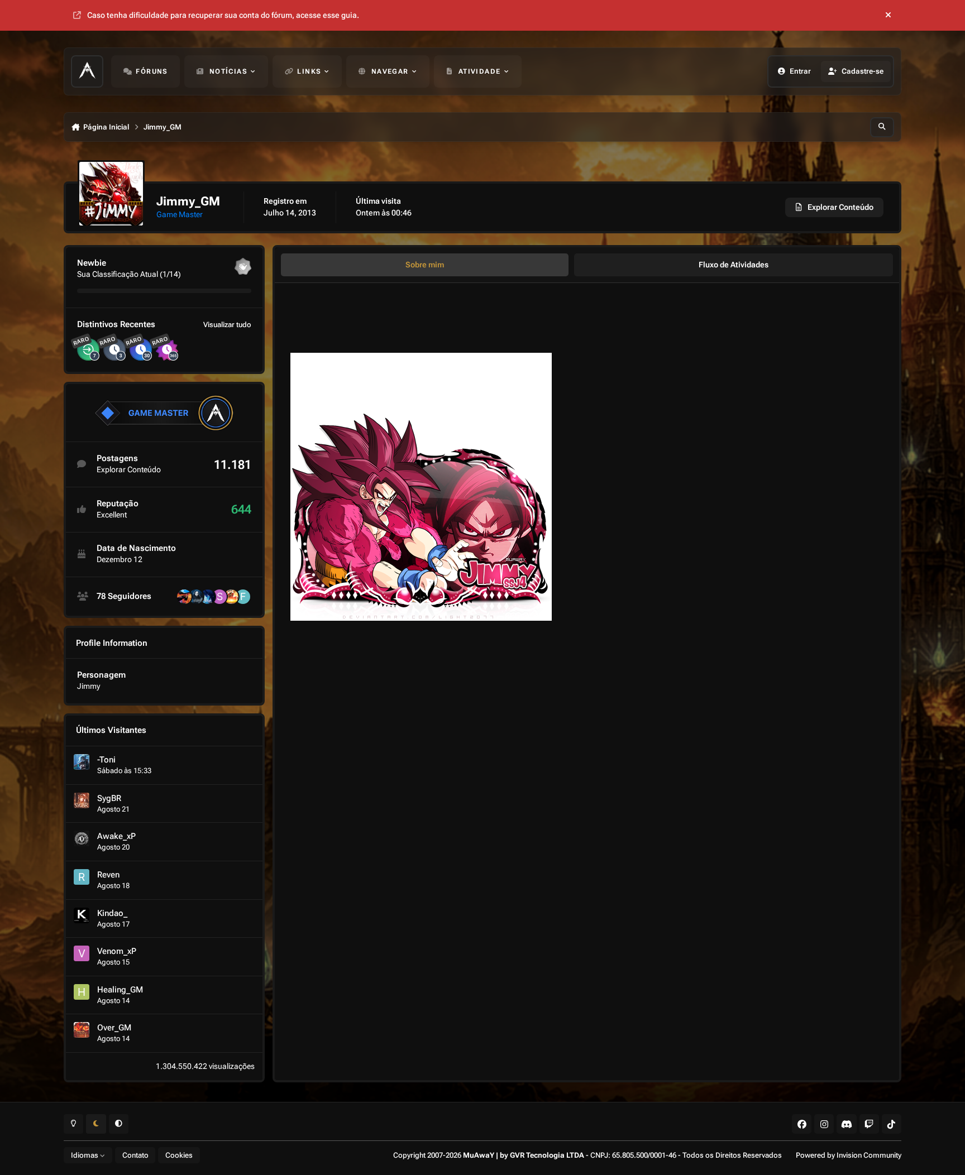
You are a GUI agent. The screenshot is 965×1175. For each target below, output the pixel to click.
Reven (108, 875)
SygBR (109, 798)
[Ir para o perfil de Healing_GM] (81, 992)
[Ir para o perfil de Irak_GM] (207, 596)
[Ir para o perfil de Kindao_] (81, 915)
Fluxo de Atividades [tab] (733, 264)
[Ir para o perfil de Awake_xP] (81, 838)
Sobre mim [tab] (424, 264)
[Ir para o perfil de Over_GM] (81, 1030)
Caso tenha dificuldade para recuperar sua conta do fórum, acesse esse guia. (223, 15)
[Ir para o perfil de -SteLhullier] (219, 596)
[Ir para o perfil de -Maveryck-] (196, 596)
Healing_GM (120, 990)
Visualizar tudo (227, 324)
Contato (135, 1155)
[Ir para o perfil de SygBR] (81, 800)
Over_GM (114, 1028)
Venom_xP (116, 951)
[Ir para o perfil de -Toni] (81, 762)
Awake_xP (116, 836)
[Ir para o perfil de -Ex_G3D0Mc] (231, 596)
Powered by (848, 1155)
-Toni (106, 760)
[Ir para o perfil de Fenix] (243, 596)
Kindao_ (112, 913)
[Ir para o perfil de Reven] (81, 877)
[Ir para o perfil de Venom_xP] (81, 953)
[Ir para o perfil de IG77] (184, 596)
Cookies (179, 1155)
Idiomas (85, 1155)
